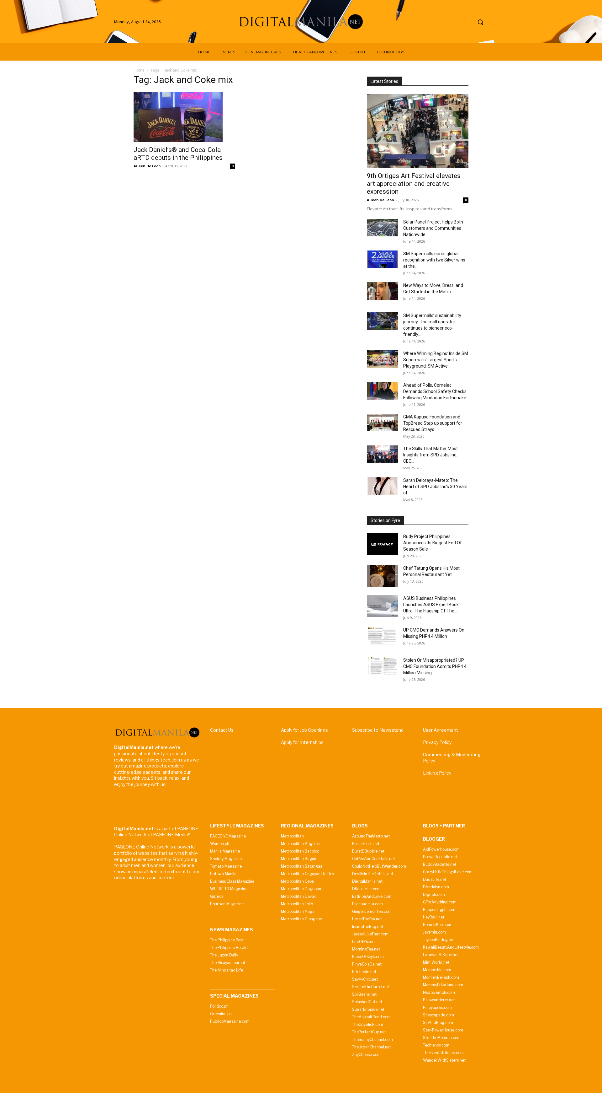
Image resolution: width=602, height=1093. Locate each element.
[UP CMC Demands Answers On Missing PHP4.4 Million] (382, 635)
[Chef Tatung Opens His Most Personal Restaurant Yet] (382, 576)
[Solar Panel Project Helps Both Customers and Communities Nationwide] (382, 227)
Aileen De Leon (147, 166)
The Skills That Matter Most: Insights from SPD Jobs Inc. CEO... (431, 455)
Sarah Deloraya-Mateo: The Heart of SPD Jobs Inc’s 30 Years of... (435, 486)
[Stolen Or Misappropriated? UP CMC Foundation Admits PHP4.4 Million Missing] (382, 666)
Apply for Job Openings (304, 730)
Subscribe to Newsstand (378, 730)
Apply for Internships (302, 742)
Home (139, 70)
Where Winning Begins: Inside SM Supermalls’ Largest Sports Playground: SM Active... (435, 360)
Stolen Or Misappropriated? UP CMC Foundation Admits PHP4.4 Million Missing (435, 666)
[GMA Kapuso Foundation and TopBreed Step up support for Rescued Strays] (382, 422)
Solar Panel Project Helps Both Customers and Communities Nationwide (433, 228)
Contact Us (222, 730)
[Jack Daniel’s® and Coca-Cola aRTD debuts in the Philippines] (184, 117)
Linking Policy (437, 773)
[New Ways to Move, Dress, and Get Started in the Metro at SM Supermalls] (382, 291)
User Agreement (440, 730)
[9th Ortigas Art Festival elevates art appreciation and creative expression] (417, 131)
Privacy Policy (437, 742)
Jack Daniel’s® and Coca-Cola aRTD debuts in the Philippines (178, 153)
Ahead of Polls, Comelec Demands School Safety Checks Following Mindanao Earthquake (435, 391)
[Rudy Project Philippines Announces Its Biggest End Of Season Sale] (382, 544)
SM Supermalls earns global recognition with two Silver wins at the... (434, 260)
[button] (480, 22)
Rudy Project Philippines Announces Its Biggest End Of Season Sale (432, 543)
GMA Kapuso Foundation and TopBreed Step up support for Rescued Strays (432, 423)
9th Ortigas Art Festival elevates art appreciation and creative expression (414, 183)
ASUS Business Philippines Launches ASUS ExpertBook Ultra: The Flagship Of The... (431, 604)
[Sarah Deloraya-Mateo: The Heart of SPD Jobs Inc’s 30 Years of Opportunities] (382, 486)
